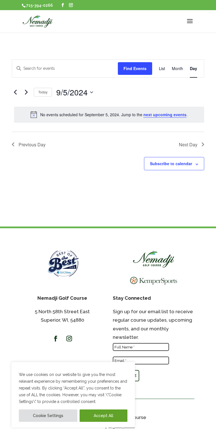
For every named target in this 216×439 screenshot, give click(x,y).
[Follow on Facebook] (55, 338)
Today (43, 91)
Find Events (135, 68)
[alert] (109, 114)
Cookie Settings (48, 415)
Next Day (188, 144)
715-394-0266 (39, 5)
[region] (73, 395)
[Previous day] (15, 92)
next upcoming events (164, 114)
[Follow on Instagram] (69, 338)
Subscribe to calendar (171, 163)
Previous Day (32, 144)
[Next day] (26, 92)
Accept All (103, 415)
